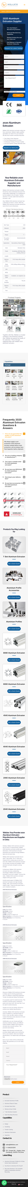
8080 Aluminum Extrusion (14, 653)
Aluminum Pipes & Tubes (11, 1103)
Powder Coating (9, 1129)
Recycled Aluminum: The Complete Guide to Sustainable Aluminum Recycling (13, 1170)
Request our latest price (11, 147)
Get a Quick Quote (14, 563)
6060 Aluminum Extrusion (14, 684)
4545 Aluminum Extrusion (14, 715)
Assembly (7, 1135)
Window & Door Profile (10, 1109)
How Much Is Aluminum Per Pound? (14, 1165)
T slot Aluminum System (11, 1112)
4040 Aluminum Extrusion (14, 747)
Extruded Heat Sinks (10, 1106)
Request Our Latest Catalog (13, 48)
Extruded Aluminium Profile (11, 1100)
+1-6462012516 (11, 1147)
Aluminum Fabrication (10, 1132)
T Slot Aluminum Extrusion (14, 557)
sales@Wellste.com (12, 1144)
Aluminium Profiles (14, 622)
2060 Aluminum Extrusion (14, 778)
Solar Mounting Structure (11, 1114)
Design (6, 1124)
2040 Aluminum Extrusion (14, 809)
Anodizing (7, 1126)
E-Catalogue (17, 513)
